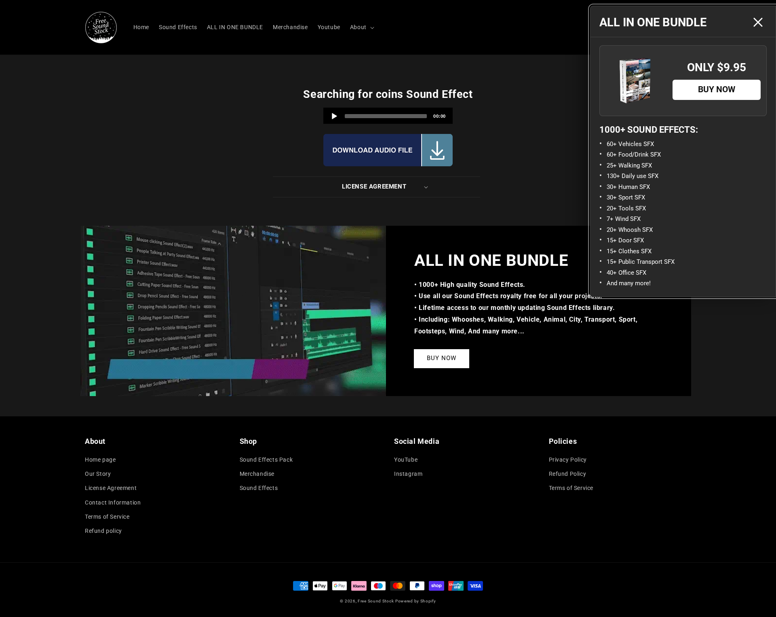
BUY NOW (441, 358)
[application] (388, 116)
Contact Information (113, 502)
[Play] (334, 116)
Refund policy (103, 531)
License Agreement (111, 488)
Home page (100, 459)
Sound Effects (259, 488)
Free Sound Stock (376, 601)
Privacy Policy (568, 459)
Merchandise (257, 474)
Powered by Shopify (415, 601)
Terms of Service (107, 516)
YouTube (406, 459)
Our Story (98, 474)
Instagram (408, 474)
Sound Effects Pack (266, 459)
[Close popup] (758, 22)
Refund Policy (567, 474)
